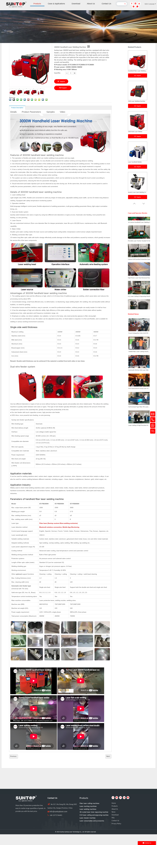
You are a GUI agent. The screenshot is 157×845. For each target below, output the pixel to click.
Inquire (62, 81)
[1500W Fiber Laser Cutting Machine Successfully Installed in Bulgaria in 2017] (139, 343)
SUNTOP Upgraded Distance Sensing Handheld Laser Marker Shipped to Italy (140, 302)
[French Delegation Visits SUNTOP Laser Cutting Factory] (139, 324)
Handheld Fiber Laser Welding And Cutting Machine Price (137, 162)
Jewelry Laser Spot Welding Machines (137, 101)
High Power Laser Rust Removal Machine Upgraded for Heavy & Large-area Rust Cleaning (140, 265)
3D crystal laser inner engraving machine (94, 812)
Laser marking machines (88, 806)
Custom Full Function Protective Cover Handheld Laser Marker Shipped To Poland (140, 246)
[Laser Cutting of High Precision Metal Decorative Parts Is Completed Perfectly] (139, 416)
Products (115, 806)
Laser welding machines (88, 809)
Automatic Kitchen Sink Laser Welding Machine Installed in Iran (139, 370)
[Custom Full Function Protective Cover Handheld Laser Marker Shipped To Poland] (139, 244)
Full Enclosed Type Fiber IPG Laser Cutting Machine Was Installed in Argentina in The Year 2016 (139, 407)
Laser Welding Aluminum (135, 132)
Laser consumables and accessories (92, 821)
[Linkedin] (135, 3)
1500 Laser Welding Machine (136, 192)
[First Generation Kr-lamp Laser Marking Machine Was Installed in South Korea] (139, 380)
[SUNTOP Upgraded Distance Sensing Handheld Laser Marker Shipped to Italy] (139, 299)
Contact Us (115, 821)
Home (114, 803)
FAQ (113, 818)
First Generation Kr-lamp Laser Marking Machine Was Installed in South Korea (139, 388)
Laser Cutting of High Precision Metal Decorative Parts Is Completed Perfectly (139, 425)
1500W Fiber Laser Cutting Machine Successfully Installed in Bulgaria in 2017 (139, 351)
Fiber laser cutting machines (89, 803)
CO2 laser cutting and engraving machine (94, 815)
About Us (115, 809)
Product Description (17, 108)
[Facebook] (131, 3)
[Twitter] (120, 797)
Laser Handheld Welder (135, 71)
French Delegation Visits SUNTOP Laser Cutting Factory (139, 333)
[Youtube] (139, 3)
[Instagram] (133, 6)
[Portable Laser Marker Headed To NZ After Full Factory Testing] (139, 225)
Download (115, 815)
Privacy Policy (116, 824)
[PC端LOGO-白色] (26, 798)
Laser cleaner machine (87, 818)
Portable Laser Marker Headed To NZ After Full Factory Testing (140, 228)
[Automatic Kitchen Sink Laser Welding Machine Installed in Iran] (139, 361)
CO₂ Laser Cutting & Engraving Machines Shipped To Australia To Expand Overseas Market (140, 283)
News (113, 812)
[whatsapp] (137, 6)
